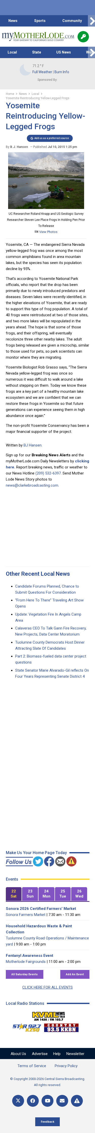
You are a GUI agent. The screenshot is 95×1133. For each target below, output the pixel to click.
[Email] (62, 1101)
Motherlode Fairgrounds (26, 961)
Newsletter (75, 1053)
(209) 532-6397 (48, 473)
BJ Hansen (33, 445)
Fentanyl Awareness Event (29, 955)
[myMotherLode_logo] (37, 37)
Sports (40, 21)
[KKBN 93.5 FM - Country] (61, 1026)
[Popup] (83, 36)
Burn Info (61, 72)
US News (63, 52)
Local (12, 52)
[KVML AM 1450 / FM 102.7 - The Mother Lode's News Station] (48, 1015)
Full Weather (42, 72)
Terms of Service (31, 1066)
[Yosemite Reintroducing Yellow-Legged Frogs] (46, 207)
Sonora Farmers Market (25, 914)
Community (72, 21)
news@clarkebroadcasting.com (32, 485)
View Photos (48, 232)
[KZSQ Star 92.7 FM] (24, 1026)
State (36, 52)
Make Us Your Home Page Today (36, 852)
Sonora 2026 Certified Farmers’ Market (41, 908)
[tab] (14, 894)
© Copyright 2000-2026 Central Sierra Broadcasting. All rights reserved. (47, 1082)
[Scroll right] (91, 21)
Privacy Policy (66, 1066)
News (12, 21)
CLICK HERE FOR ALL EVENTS (47, 987)
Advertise (40, 1053)
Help (57, 1053)
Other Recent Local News (38, 574)
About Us (18, 1053)
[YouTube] (47, 1101)
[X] (18, 1101)
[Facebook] (33, 1101)
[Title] (77, 1101)
